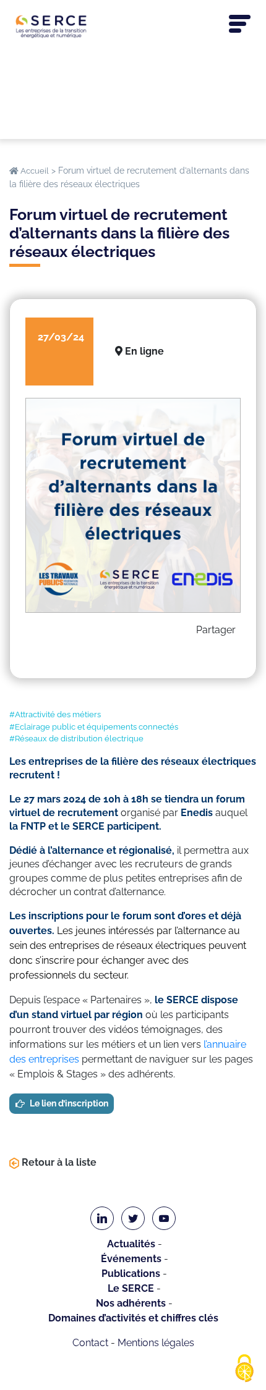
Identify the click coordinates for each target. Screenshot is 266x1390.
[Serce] (133, 26)
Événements (131, 1259)
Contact (90, 1343)
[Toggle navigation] (239, 24)
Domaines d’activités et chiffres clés (133, 1318)
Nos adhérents (131, 1303)
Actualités (131, 1244)
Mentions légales (156, 1343)
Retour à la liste (58, 1162)
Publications (130, 1273)
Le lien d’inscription (69, 1103)
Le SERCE (131, 1288)
